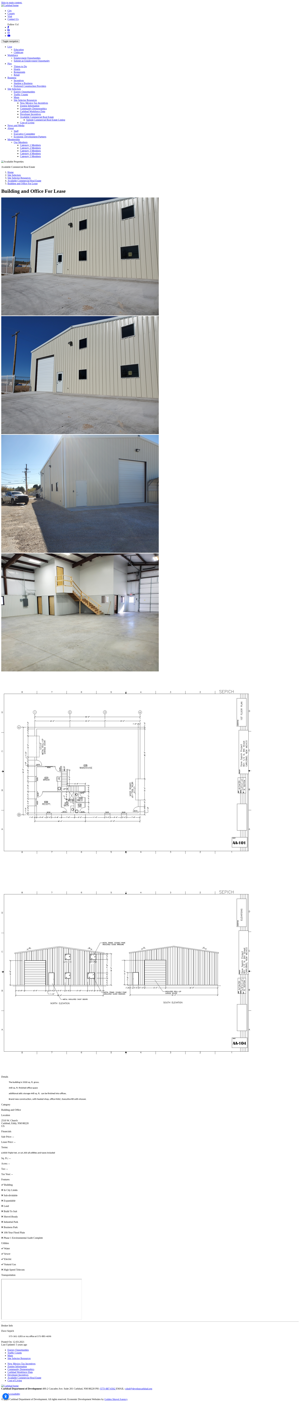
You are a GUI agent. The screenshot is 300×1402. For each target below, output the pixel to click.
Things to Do (20, 66)
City (10, 10)
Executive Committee (24, 134)
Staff (16, 131)
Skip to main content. (11, 2)
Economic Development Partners (30, 136)
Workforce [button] (13, 55)
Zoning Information (29, 105)
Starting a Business (23, 83)
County (11, 13)
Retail (17, 75)
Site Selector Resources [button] (25, 100)
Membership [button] (14, 139)
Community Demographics (33, 108)
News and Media (16, 125)
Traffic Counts (21, 94)
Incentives (19, 80)
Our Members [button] (21, 142)
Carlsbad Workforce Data (32, 111)
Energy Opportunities (24, 91)
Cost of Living (27, 122)
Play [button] (10, 63)
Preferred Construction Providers (30, 86)
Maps (16, 97)
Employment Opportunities (27, 58)
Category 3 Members (30, 150)
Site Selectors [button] (14, 89)
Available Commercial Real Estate (24, 1377)
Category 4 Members (30, 153)
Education (19, 49)
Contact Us (13, 19)
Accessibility (14, 1394)
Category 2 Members (30, 148)
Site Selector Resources (19, 1358)
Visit (10, 16)
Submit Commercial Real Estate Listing (45, 119)
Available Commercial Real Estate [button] (37, 117)
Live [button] (10, 46)
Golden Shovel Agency (115, 1399)
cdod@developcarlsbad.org (138, 1388)
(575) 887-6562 (108, 1388)
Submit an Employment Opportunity (32, 60)
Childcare (18, 52)
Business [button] (12, 77)
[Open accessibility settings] (5, 1396)
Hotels (17, 69)
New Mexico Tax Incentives (34, 103)
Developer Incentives (30, 114)
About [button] (11, 128)
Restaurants (19, 72)
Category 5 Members (30, 156)
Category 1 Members (30, 145)
